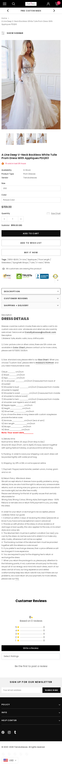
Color (4, 195)
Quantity (6, 213)
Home (4, 18)
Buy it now (31, 252)
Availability (7, 170)
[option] (31, 11)
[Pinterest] (3, 732)
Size (3, 183)
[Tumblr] (15, 732)
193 (7, 268)
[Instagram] (9, 732)
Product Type (8, 174)
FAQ (17, 578)
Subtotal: (6, 225)
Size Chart (43, 359)
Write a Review (30, 648)
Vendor (5, 177)
